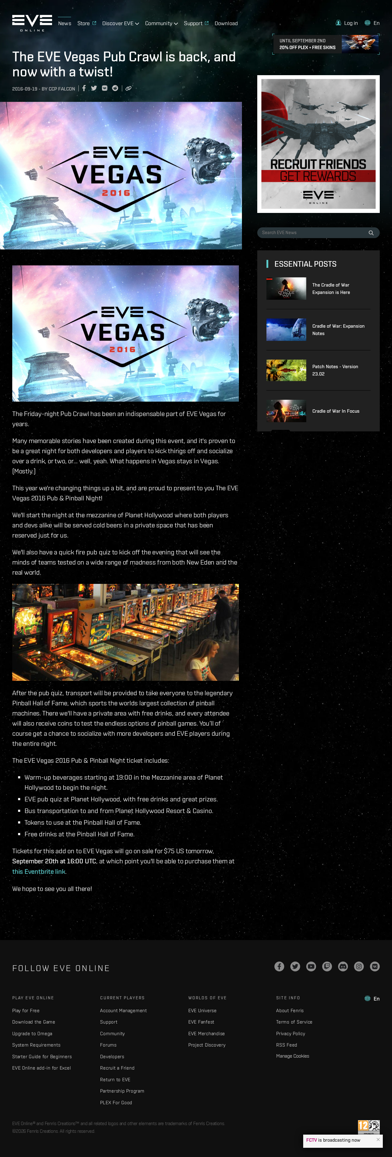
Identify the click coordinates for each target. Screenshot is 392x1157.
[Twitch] (327, 966)
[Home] (32, 30)
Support (108, 1021)
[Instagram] (359, 966)
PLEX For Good (116, 1102)
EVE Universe (202, 1010)
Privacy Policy (290, 1033)
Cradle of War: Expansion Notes (338, 329)
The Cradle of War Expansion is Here (331, 288)
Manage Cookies (292, 1056)
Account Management (123, 1010)
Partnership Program (122, 1090)
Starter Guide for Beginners (42, 1056)
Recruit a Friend (117, 1067)
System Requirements (36, 1044)
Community (112, 1033)
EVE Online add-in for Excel (41, 1067)
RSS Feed (286, 1044)
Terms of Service (294, 1021)
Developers (112, 1056)
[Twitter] (295, 966)
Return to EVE (115, 1079)
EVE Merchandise (206, 1033)
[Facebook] (279, 966)
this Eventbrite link (38, 871)
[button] (378, 1140)
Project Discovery (207, 1044)
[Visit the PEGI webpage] (369, 1128)
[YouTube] (311, 966)
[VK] (375, 966)
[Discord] (343, 966)
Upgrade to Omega (32, 1033)
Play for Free (26, 1010)
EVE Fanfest (201, 1021)
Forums (108, 1044)
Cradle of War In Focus (336, 411)
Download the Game (33, 1021)
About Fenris (290, 1010)
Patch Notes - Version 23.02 (335, 370)
